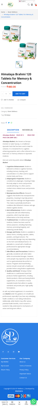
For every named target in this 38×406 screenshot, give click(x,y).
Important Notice (25, 374)
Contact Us (23, 378)
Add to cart (20, 94)
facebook (3, 352)
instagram (14, 352)
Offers (26, 404)
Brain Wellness (12, 111)
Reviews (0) (27, 130)
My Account (5, 366)
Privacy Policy (24, 370)
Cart (19, 404)
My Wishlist (4, 362)
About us (22, 362)
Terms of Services (25, 366)
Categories (12, 404)
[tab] (13, 130)
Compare (23, 100)
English (23, 1)
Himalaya (7, 115)
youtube (19, 352)
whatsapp (8, 352)
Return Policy (5, 370)
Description (13, 130)
